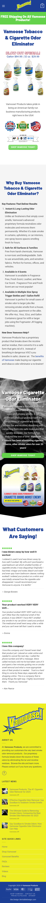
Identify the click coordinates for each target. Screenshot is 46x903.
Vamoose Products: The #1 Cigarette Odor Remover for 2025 (26, 790)
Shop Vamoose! (9, 852)
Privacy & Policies (19, 896)
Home (4, 847)
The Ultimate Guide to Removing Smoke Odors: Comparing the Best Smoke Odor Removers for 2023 (25, 813)
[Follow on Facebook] (4, 773)
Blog (4, 876)
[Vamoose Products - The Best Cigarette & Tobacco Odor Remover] (23, 6)
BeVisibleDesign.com (28, 900)
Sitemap (32, 896)
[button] (3, 6)
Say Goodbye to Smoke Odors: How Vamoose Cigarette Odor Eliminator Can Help (26, 826)
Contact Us (30, 894)
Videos (5, 871)
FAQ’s (4, 861)
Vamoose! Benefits (10, 856)
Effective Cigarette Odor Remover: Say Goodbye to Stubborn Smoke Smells (27, 801)
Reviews (5, 866)
